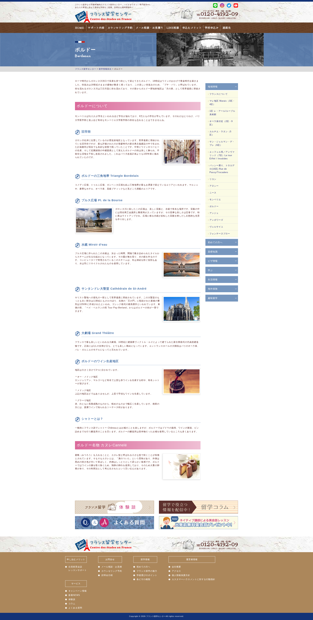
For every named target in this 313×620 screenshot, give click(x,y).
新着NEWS (74, 595)
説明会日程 (107, 575)
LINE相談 (172, 27)
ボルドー (214, 206)
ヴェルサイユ (216, 227)
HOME (79, 27)
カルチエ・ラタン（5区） (220, 133)
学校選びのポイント (147, 575)
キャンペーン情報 (77, 591)
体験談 (71, 599)
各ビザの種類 (143, 579)
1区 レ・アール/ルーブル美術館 (222, 113)
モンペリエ (215, 199)
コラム (71, 603)
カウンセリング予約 (120, 27)
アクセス (176, 571)
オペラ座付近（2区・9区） (221, 123)
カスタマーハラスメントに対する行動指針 (193, 579)
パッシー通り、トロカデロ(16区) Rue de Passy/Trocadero (222, 169)
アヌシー (214, 186)
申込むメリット (192, 27)
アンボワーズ (216, 220)
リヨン (212, 179)
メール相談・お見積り (149, 27)
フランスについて (218, 94)
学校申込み (212, 27)
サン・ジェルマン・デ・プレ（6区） (222, 143)
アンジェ (214, 213)
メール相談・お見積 (111, 567)
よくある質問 (75, 608)
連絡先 (227, 27)
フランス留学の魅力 (147, 571)
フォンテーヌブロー (219, 233)
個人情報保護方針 (181, 575)
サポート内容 (96, 27)
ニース (212, 192)
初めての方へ (143, 567)
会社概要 (176, 567)
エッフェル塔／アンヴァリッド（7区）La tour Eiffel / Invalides (222, 155)
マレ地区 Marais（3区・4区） (222, 103)
